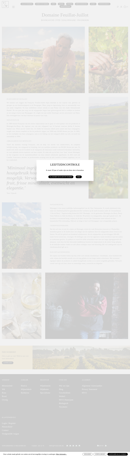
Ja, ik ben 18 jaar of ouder (61, 177)
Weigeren (87, 454)
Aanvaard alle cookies (117, 454)
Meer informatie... (61, 454)
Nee (78, 177)
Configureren (100, 454)
